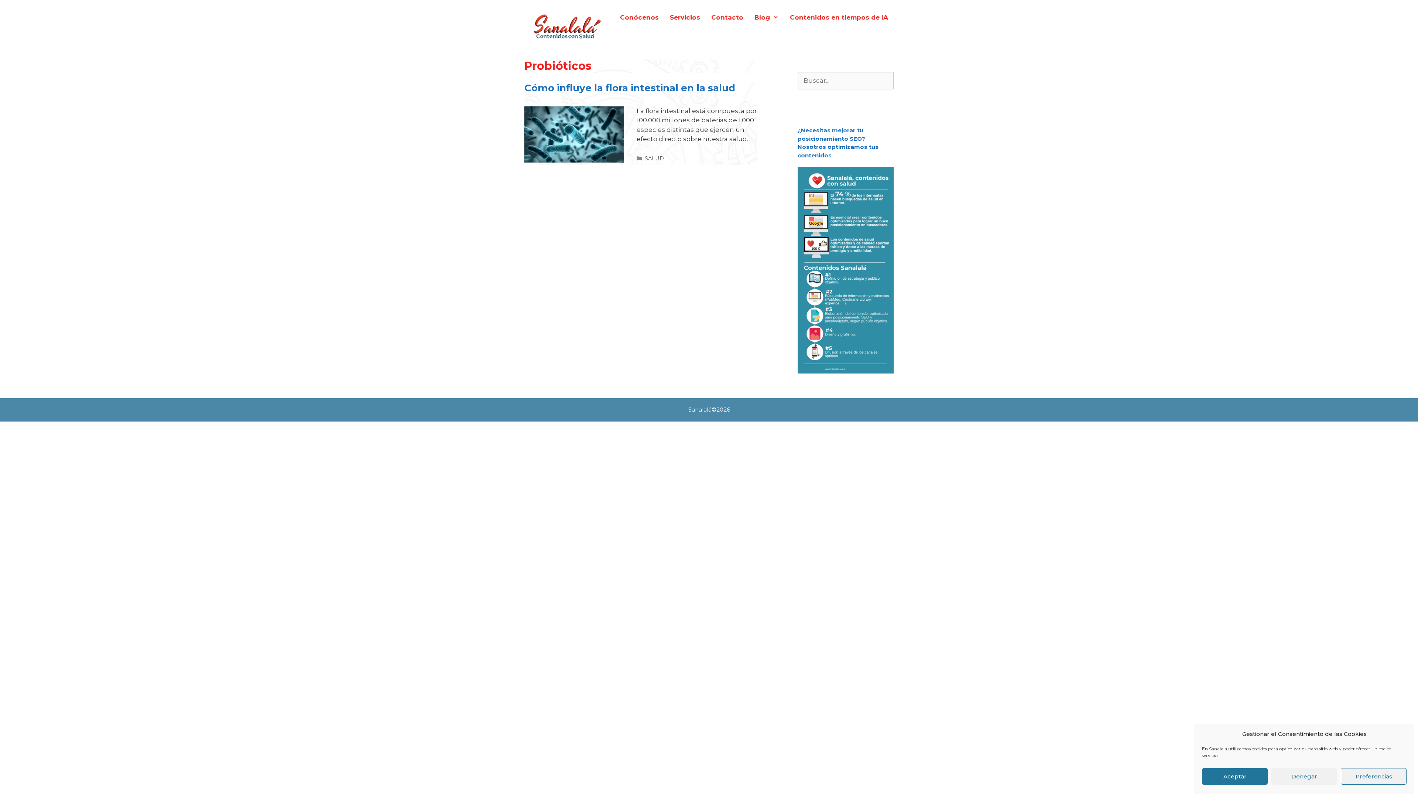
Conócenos (639, 17)
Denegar (1304, 776)
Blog (762, 17)
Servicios (685, 17)
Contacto (727, 17)
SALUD (654, 158)
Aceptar (1235, 776)
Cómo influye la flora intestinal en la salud (629, 88)
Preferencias (1374, 776)
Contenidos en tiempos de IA (839, 17)
